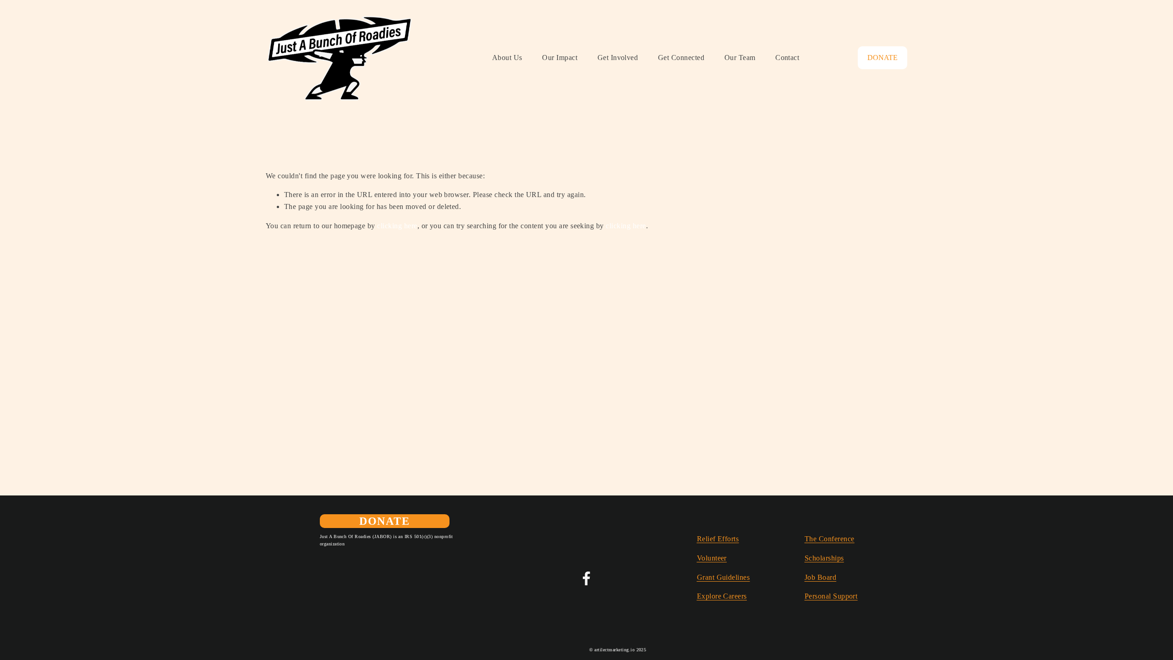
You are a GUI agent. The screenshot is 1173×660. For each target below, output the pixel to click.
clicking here (397, 226)
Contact (787, 57)
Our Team (740, 57)
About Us (507, 57)
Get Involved (617, 57)
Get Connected (681, 57)
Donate (882, 57)
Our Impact (559, 57)
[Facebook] (586, 578)
